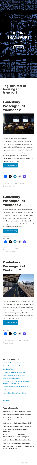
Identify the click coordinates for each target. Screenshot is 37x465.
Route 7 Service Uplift (11, 448)
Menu (19, 47)
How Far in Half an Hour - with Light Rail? (16, 387)
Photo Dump (7, 390)
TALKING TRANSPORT (18, 35)
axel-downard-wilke (11, 340)
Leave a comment (22, 249)
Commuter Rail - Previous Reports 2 (14, 363)
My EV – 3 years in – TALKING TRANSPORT (14, 436)
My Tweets (6, 400)
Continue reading (10, 165)
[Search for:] (13, 352)
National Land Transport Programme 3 (14, 372)
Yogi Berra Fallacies (9, 369)
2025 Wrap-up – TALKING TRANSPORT (17, 446)
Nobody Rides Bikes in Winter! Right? (14, 393)
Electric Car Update (22, 436)
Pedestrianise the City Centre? (12, 378)
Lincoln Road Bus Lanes (23, 440)
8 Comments (21, 183)
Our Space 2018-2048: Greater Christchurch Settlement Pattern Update (16, 382)
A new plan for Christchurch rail (12, 366)
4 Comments (25, 340)
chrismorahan (9, 183)
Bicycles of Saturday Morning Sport (14, 375)
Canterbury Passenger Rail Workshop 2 (14, 106)
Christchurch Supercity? (22, 411)
